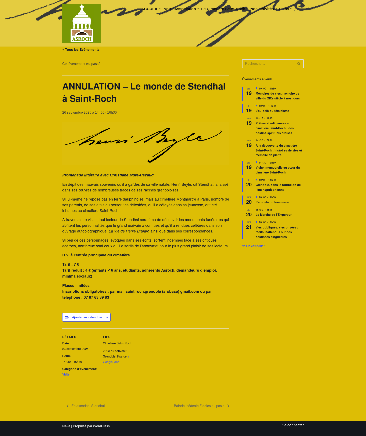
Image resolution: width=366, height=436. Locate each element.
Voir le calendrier (253, 246)
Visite (65, 374)
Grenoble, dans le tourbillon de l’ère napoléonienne (278, 187)
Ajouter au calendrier (87, 317)
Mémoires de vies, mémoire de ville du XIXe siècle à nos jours (278, 95)
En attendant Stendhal (88, 405)
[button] (160, 9)
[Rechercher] (299, 63)
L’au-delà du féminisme (272, 111)
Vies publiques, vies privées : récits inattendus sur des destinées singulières (277, 232)
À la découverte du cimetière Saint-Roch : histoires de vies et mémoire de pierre (279, 150)
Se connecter (293, 425)
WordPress (101, 426)
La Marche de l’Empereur (273, 214)
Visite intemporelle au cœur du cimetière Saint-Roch (278, 169)
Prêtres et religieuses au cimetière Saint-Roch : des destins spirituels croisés (275, 128)
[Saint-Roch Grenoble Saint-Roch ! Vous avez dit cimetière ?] (81, 23)
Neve (66, 426)
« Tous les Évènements (81, 49)
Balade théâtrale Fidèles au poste (199, 405)
